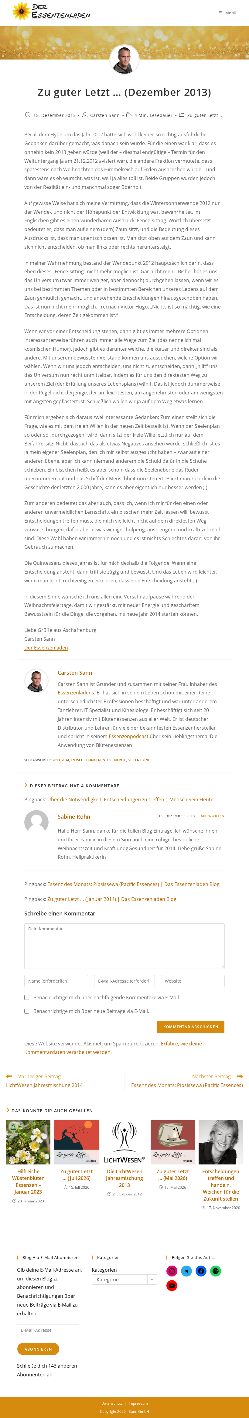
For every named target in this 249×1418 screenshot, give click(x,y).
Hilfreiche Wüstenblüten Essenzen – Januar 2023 (28, 1181)
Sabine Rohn (74, 816)
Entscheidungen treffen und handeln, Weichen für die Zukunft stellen (220, 1185)
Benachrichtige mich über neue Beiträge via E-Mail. (91, 1011)
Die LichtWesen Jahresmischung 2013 (124, 1178)
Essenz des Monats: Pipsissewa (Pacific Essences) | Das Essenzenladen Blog (133, 884)
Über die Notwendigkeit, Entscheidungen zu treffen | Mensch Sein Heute (130, 799)
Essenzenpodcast (128, 736)
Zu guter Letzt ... (205, 115)
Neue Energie (114, 760)
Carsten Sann (105, 115)
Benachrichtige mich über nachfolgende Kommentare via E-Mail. (106, 997)
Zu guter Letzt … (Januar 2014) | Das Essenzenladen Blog (111, 899)
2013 (56, 760)
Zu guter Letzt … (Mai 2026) (173, 1174)
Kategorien (104, 1269)
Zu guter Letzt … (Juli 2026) (76, 1174)
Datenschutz (112, 1403)
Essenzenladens (76, 692)
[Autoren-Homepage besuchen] (36, 680)
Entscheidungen (86, 760)
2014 (65, 760)
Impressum (138, 1403)
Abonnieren (38, 1349)
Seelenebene (139, 760)
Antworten (213, 815)
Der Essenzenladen (46, 647)
